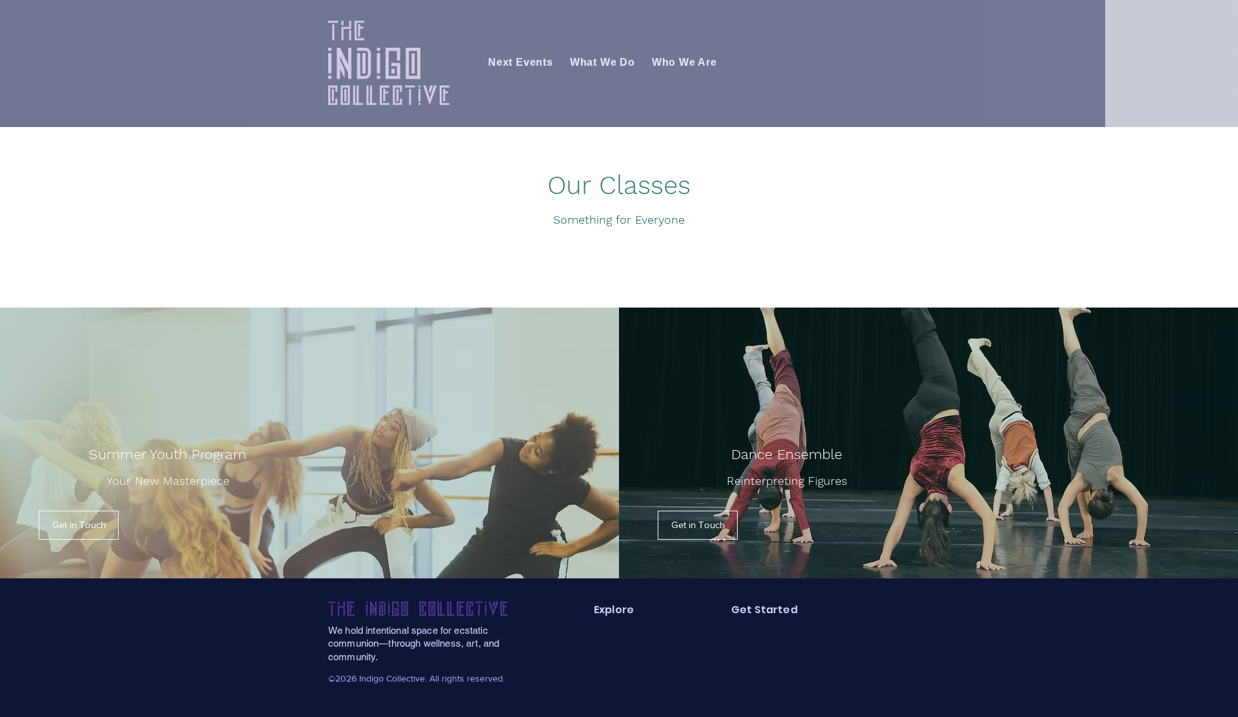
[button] (79, 525)
